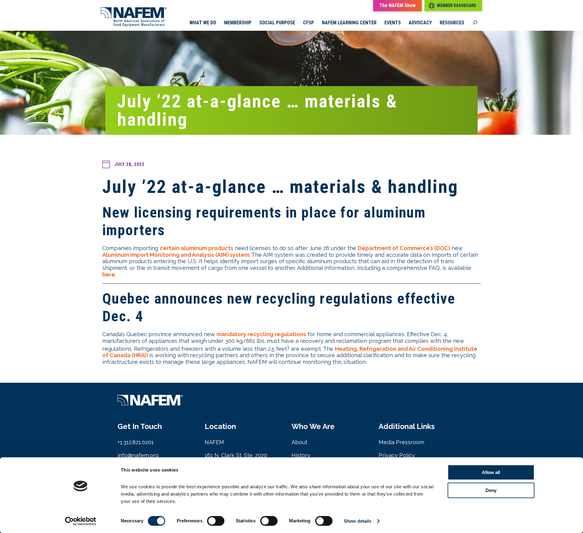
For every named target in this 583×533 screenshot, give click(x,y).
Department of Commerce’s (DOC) (404, 248)
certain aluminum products (196, 248)
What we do (202, 22)
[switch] (215, 521)
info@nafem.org (138, 455)
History (301, 455)
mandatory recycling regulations (261, 334)
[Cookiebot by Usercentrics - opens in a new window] (80, 521)
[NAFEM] (134, 25)
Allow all (491, 472)
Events (392, 22)
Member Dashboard (456, 5)
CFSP (308, 22)
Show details (357, 521)
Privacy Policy (397, 455)
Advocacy (420, 22)
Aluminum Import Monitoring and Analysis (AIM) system (175, 255)
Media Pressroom (401, 442)
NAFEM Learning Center (349, 22)
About (299, 442)
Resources (452, 22)
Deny (491, 490)
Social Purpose (277, 22)
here (108, 274)
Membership (237, 22)
